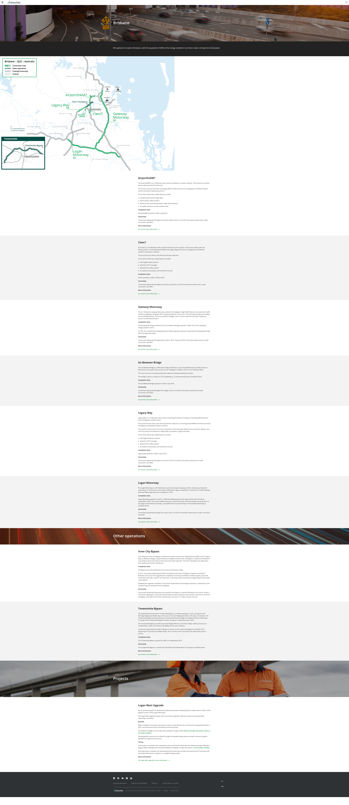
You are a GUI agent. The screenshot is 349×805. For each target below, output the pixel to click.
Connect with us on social (170, 783)
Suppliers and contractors (139, 783)
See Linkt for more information (148, 229)
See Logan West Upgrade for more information (152, 760)
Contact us (155, 783)
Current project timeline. (201, 748)
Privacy (165, 791)
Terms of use (175, 791)
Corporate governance (120, 783)
